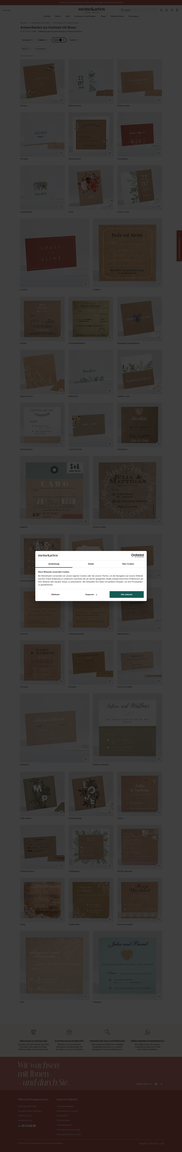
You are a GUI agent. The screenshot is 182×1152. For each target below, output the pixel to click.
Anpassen (89, 594)
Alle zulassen (126, 594)
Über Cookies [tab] (128, 564)
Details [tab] (91, 564)
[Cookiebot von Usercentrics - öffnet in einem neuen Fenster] (133, 556)
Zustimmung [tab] (53, 564)
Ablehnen (55, 594)
